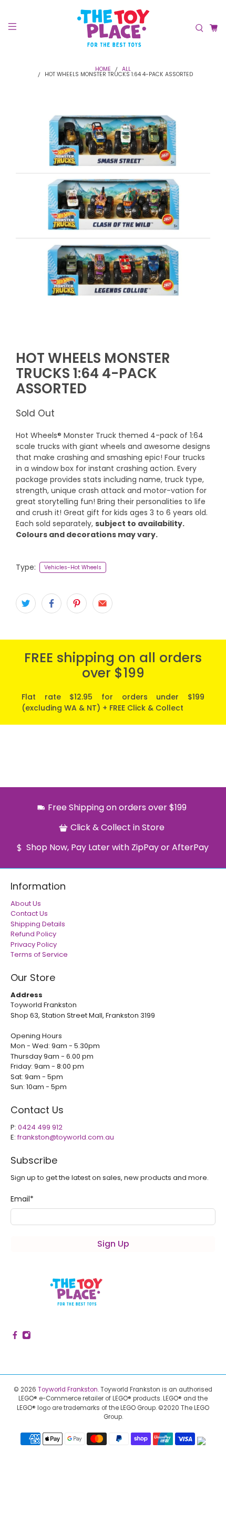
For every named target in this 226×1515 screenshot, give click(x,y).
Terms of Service (39, 954)
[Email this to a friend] (102, 603)
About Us (26, 903)
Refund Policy (33, 934)
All (126, 69)
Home (103, 69)
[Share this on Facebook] (51, 603)
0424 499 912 (40, 1127)
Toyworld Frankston (68, 1389)
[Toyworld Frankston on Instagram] (26, 1337)
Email (22, 1199)
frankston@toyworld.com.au (65, 1137)
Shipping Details (38, 924)
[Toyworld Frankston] (113, 28)
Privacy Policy (34, 944)
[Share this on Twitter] (26, 603)
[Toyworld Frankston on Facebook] (15, 1337)
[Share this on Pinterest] (77, 603)
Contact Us (29, 913)
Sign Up (113, 1244)
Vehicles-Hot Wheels (72, 567)
